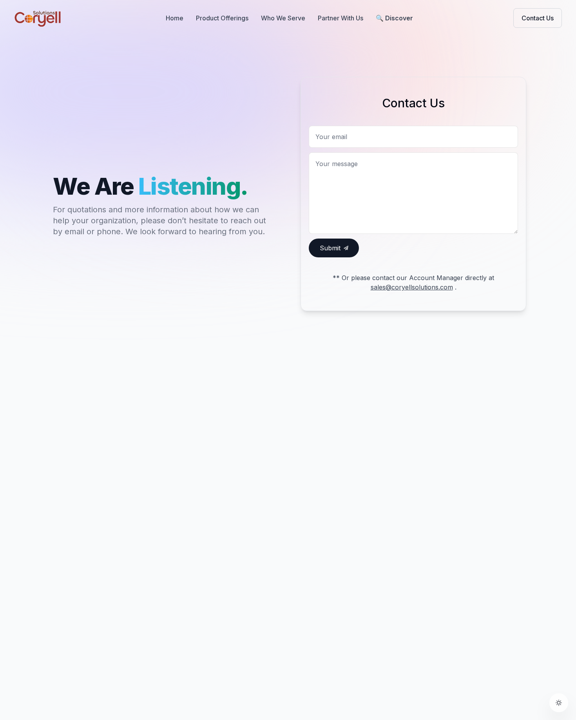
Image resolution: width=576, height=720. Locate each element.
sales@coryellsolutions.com (412, 287)
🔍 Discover (394, 18)
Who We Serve (283, 18)
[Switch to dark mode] (558, 702)
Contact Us (538, 18)
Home (174, 18)
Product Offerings (222, 18)
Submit (330, 248)
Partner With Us (340, 18)
